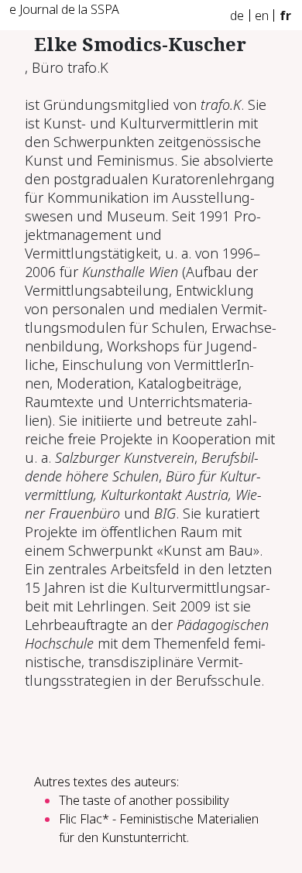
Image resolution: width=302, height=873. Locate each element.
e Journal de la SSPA (64, 9)
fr (285, 15)
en (262, 15)
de (237, 15)
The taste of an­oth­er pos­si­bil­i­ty (144, 800)
